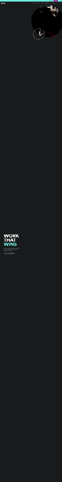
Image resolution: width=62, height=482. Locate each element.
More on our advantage (9, 253)
